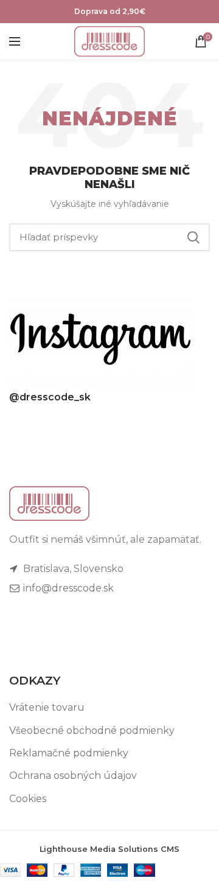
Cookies (27, 798)
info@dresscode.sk (67, 588)
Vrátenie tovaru (47, 707)
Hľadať (193, 237)
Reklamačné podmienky (68, 753)
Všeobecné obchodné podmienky (92, 730)
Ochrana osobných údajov (73, 775)
